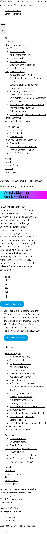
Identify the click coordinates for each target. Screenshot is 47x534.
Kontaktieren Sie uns (16, 338)
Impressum (10, 517)
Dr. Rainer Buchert (18, 130)
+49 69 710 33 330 (9, 508)
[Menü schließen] (3, 31)
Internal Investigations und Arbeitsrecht (28, 114)
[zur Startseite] (23, 5)
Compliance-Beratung (15, 71)
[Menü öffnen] (3, 26)
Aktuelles (9, 168)
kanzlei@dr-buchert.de (10, 511)
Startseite (9, 38)
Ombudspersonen (13, 14)
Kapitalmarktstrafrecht (20, 55)
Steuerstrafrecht (17, 51)
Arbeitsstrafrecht (18, 61)
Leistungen (10, 41)
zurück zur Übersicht (12, 304)
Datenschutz (11, 520)
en (6, 19)
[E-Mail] (5, 532)
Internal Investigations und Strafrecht (27, 104)
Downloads (10, 162)
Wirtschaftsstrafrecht (20, 48)
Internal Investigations (15, 101)
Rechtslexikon (11, 172)
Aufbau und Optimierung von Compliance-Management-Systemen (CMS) (27, 78)
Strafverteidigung (13, 45)
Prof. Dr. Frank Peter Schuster (23, 146)
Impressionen (11, 175)
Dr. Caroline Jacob (18, 133)
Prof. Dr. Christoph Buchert (22, 150)
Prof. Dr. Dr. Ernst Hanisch (21, 153)
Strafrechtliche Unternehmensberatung (28, 98)
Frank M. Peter (16, 136)
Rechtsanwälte (12, 126)
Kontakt (8, 158)
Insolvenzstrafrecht (19, 58)
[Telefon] (2, 532)
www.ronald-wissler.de (24, 526)
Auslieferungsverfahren (20, 68)
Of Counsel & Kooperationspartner (21, 140)
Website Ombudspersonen (17, 121)
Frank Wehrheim (17, 143)
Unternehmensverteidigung (22, 65)
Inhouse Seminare (13, 10)
